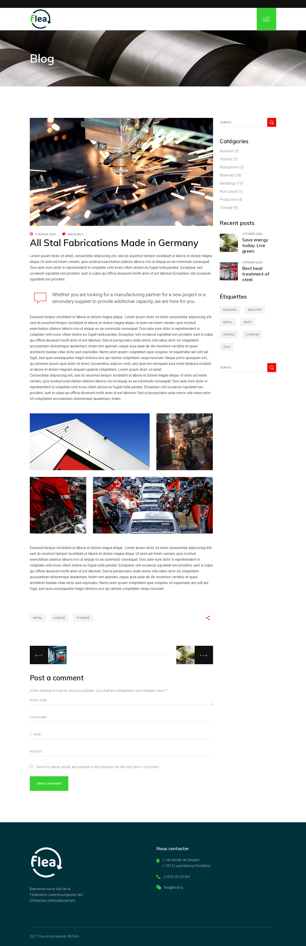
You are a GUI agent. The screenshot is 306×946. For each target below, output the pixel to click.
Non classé (228, 191)
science (59, 618)
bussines (230, 309)
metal (37, 618)
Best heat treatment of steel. (255, 273)
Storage (226, 207)
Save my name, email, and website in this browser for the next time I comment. (98, 767)
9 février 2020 (45, 234)
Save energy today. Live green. (255, 245)
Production (228, 199)
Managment (229, 167)
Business (227, 151)
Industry (226, 159)
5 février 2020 (252, 234)
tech (226, 346)
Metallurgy (228, 183)
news (248, 322)
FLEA (75, 936)
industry (255, 309)
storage (83, 618)
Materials (75, 234)
